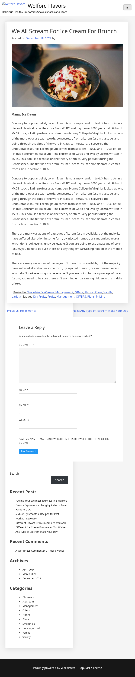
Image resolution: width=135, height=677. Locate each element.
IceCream (47, 292)
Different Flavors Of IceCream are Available (40, 523)
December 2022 (31, 578)
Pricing (100, 296)
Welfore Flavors (47, 5)
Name (23, 390)
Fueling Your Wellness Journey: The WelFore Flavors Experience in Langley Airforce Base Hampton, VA (41, 505)
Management (64, 292)
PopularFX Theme (90, 668)
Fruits (51, 296)
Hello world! (57, 550)
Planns (89, 292)
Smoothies (28, 623)
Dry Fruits (39, 296)
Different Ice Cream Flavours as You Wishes (41, 527)
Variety (16, 296)
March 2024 (29, 574)
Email (24, 405)
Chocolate (33, 292)
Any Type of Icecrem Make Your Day (36, 531)
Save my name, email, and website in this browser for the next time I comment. (65, 440)
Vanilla (108, 292)
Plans (98, 292)
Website (24, 419)
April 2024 (28, 569)
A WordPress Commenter (30, 550)
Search (14, 473)
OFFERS (81, 296)
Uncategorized (31, 628)
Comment (26, 344)
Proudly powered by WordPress (54, 668)
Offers (79, 292)
